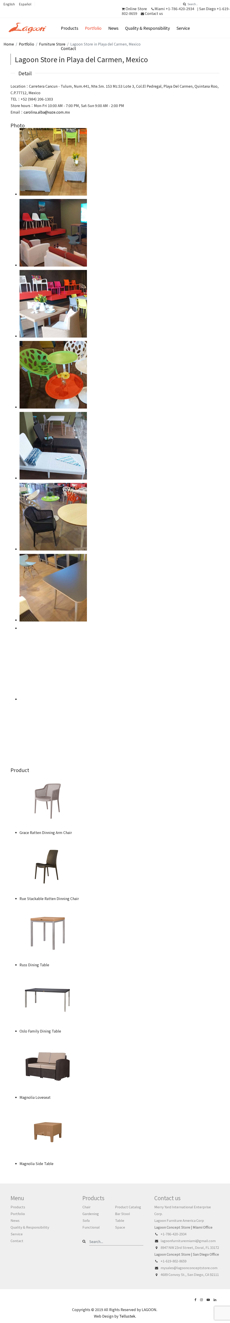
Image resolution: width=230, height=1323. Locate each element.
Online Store (136, 8)
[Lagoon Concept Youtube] (209, 1299)
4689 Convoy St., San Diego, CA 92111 (190, 1274)
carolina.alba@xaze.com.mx (47, 112)
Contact (68, 48)
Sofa (86, 1220)
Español (25, 4)
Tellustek (127, 1316)
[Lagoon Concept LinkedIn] (215, 1299)
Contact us (153, 13)
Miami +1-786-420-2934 (174, 8)
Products (69, 28)
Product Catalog (128, 1206)
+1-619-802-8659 (173, 1261)
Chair (86, 1206)
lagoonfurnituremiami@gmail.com (188, 1240)
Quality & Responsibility (147, 28)
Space (120, 1227)
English (9, 4)
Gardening (90, 1213)
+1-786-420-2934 (173, 1234)
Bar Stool (122, 1213)
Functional (91, 1227)
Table (119, 1220)
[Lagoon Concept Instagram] (202, 1299)
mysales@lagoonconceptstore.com (189, 1267)
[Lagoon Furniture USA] (196, 1299)
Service (183, 28)
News (113, 28)
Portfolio (93, 28)
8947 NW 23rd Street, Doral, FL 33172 (190, 1247)
